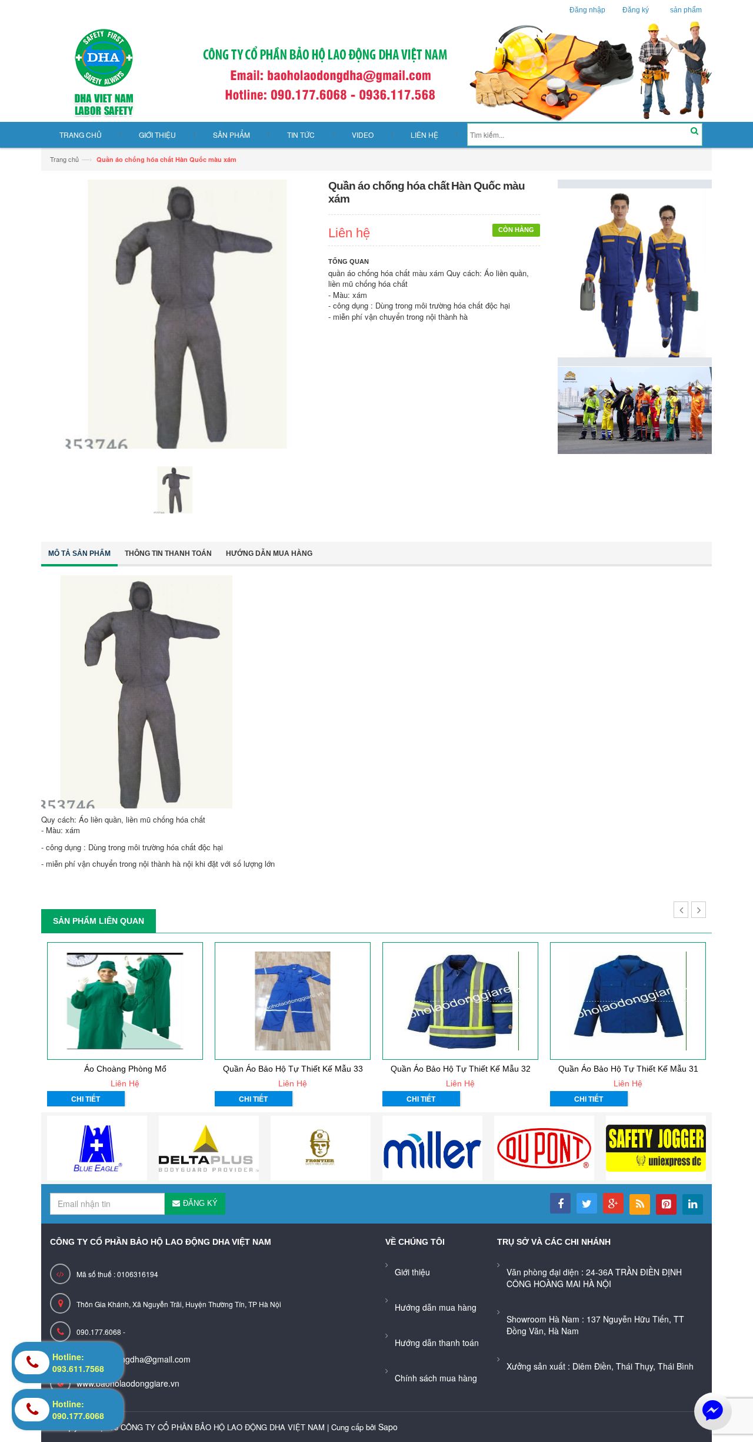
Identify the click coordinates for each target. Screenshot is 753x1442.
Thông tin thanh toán (168, 553)
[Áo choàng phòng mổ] (125, 1001)
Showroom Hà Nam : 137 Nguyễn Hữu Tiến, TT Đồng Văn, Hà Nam (595, 1325)
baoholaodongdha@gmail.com (133, 1359)
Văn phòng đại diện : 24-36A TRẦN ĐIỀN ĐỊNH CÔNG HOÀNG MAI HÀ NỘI (594, 1277)
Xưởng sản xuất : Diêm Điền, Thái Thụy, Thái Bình (600, 1366)
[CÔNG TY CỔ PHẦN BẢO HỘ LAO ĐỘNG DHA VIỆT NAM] (376, 72)
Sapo (388, 1427)
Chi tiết (85, 1098)
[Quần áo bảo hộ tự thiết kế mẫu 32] (460, 1001)
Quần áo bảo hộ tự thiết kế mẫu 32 (461, 1068)
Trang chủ (64, 159)
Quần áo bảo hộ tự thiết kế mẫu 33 (293, 1068)
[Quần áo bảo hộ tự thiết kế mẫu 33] (292, 1001)
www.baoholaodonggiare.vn (127, 1383)
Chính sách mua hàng (436, 1378)
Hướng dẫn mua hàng (269, 553)
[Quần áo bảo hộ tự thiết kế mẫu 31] (628, 1001)
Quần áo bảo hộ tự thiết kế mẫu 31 (628, 1068)
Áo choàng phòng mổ (125, 1068)
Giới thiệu (412, 1272)
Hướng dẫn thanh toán (437, 1342)
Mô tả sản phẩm (79, 553)
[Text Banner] (635, 409)
